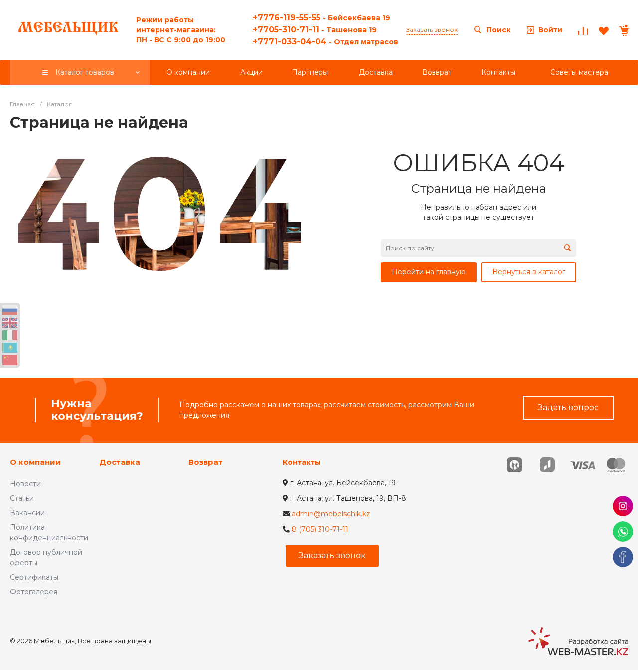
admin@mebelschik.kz (331, 513)
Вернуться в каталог (528, 271)
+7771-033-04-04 (325, 41)
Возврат (205, 462)
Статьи (22, 498)
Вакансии (27, 512)
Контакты (301, 462)
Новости (25, 483)
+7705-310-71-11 (315, 29)
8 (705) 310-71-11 (320, 529)
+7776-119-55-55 (321, 17)
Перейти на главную (429, 271)
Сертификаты (34, 577)
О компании (35, 462)
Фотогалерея (33, 591)
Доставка (119, 462)
